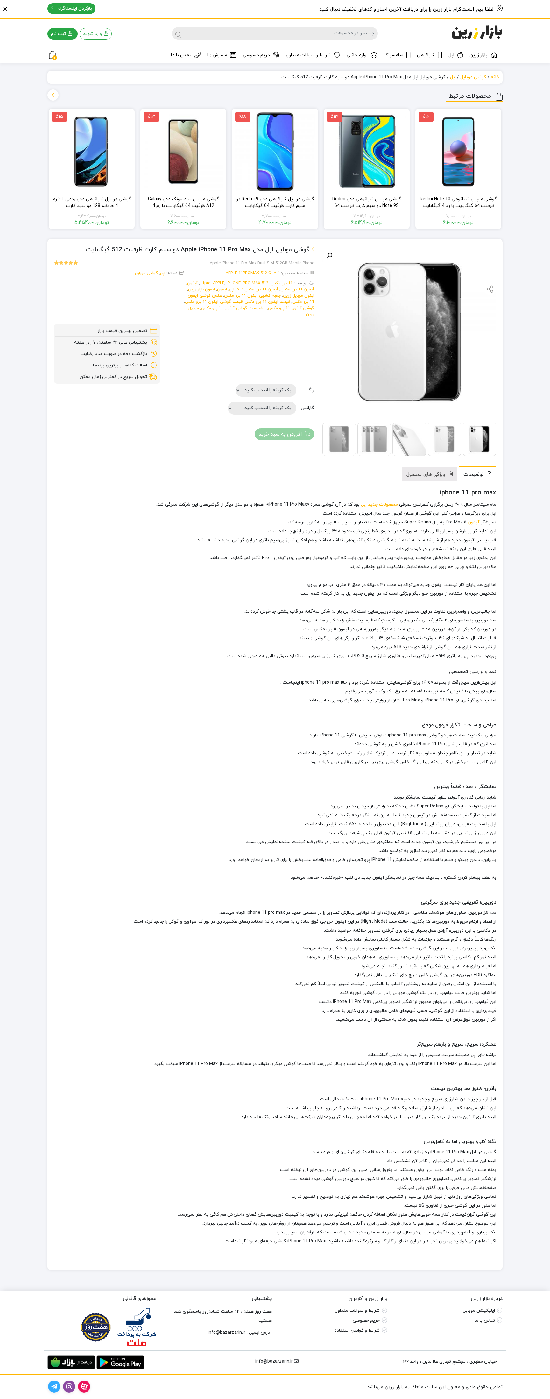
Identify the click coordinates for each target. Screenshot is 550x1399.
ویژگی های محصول (426, 474)
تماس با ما (181, 55)
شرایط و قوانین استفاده (357, 1330)
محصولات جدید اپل (379, 504)
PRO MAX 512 (255, 283)
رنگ (310, 390)
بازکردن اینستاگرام (74, 8)
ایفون (222, 289)
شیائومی (426, 55)
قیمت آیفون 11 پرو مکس (267, 302)
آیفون (192, 283)
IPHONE (234, 283)
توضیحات (474, 474)
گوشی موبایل (473, 77)
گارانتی (307, 408)
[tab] (477, 473)
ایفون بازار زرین (201, 289)
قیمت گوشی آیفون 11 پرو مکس (214, 302)
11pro (205, 283)
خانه (495, 77)
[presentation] (53, 95)
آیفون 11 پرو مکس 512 (257, 289)
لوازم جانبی (357, 55)
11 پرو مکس (282, 283)
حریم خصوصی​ (366, 1320)
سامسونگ (393, 55)
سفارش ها (217, 55)
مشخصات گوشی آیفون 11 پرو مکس (233, 308)
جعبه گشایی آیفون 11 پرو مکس (252, 296)
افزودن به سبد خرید (280, 434)
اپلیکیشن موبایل (479, 1311)
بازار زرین (478, 55)
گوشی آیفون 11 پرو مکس (291, 308)
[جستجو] (178, 33)
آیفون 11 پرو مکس (297, 289)
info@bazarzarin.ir (226, 1333)
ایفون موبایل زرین (298, 296)
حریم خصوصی (256, 55)
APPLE (218, 283)
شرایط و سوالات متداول (308, 55)
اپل (451, 55)
